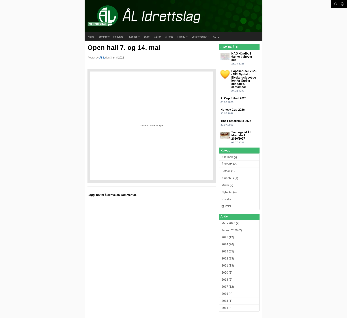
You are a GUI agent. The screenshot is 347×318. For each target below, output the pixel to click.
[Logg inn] (342, 4)
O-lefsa (169, 36)
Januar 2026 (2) (232, 230)
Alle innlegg (229, 157)
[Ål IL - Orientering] (173, 16)
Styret (147, 36)
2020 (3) (227, 272)
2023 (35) (228, 251)
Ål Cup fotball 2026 (233, 98)
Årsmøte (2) (229, 164)
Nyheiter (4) (229, 192)
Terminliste (103, 36)
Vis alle (226, 199)
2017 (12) (228, 286)
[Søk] (336, 4)
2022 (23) (228, 258)
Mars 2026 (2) (230, 223)
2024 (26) (228, 244)
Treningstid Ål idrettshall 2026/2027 (240, 135)
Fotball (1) (228, 171)
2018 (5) (227, 279)
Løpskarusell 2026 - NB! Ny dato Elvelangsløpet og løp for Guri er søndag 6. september (243, 79)
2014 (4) (227, 307)
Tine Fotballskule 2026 (235, 120)
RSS (227, 206)
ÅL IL (216, 36)
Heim (91, 36)
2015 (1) (227, 300)
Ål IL (101, 57)
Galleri (157, 36)
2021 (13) (228, 265)
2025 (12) (228, 237)
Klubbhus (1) (230, 178)
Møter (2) (227, 185)
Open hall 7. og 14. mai (123, 47)
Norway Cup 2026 (232, 109)
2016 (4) (227, 293)
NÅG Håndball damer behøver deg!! (241, 56)
